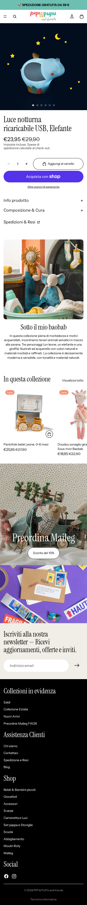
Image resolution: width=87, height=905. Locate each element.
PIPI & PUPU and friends (48, 890)
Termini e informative (43, 899)
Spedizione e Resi (16, 760)
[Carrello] (82, 16)
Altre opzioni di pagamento (43, 186)
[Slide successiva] (78, 422)
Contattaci (11, 753)
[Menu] (5, 16)
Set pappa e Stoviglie (18, 825)
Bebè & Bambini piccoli (19, 790)
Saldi (7, 702)
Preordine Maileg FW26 (20, 724)
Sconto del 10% (43, 553)
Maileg (8, 853)
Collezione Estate (16, 709)
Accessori (10, 804)
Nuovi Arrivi (12, 716)
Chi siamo (10, 746)
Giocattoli (10, 797)
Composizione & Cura (24, 210)
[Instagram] (14, 876)
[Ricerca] (15, 16)
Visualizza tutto (72, 380)
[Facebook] (6, 876)
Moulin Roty (12, 846)
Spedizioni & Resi (20, 222)
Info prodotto (16, 200)
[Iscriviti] (76, 665)
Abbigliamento (14, 839)
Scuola (8, 832)
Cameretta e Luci (15, 818)
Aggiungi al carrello (61, 164)
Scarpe (8, 811)
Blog (7, 767)
